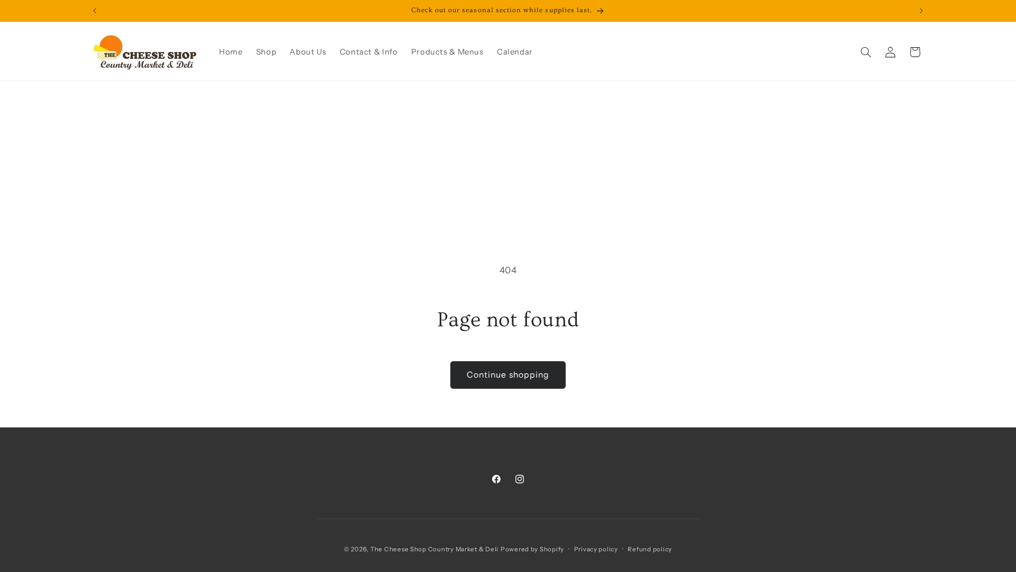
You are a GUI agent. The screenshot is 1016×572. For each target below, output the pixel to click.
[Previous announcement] (94, 10)
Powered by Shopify (532, 549)
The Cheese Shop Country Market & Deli (434, 549)
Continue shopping (508, 375)
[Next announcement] (921, 10)
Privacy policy (596, 549)
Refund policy (650, 549)
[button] (866, 52)
